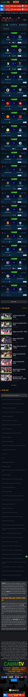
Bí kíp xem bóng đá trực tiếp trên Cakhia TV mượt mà (13, 499)
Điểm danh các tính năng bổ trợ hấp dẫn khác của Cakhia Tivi (13, 471)
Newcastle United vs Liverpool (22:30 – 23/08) (19, 370)
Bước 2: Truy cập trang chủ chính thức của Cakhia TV (12, 537)
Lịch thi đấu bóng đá (6, 474)
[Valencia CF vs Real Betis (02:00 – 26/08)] (6, 324)
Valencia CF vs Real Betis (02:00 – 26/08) (20, 324)
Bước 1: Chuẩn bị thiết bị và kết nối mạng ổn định (12, 533)
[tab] (2, 20)
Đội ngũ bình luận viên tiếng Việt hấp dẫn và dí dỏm (12, 412)
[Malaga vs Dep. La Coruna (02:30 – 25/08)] (6, 347)
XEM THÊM (24, 308)
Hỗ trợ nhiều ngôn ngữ (6, 437)
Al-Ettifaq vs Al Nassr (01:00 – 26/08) (19, 316)
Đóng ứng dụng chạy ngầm (7, 508)
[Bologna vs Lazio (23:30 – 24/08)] (6, 331)
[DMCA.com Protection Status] (14, 690)
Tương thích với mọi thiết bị (7, 441)
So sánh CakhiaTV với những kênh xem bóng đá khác (13, 495)
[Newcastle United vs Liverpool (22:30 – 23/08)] (6, 370)
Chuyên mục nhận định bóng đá (8, 487)
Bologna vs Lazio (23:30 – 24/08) (20, 331)
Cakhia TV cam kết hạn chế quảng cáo (10, 420)
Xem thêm (13, 301)
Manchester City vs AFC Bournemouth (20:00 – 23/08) (19, 377)
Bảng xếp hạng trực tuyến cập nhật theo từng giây (12, 479)
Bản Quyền (6, 669)
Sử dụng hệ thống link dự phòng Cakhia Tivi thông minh (13, 525)
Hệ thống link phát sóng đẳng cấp (9, 407)
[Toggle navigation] (26, 2)
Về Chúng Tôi (6, 668)
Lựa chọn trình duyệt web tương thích (10, 512)
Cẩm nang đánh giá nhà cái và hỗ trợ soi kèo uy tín (12, 424)
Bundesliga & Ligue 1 (6, 466)
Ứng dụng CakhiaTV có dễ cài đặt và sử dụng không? (12, 566)
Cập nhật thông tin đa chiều (7, 416)
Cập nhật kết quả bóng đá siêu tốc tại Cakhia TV (11, 483)
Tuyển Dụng (11, 671)
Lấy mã (14, 680)
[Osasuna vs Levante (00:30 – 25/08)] (6, 362)
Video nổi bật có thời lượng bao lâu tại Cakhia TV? (12, 575)
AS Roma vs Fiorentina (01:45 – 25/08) (19, 354)
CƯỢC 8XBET (16, 2)
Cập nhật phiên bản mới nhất (8, 520)
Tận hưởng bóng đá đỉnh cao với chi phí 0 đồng (11, 433)
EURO (3, 458)
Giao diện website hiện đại (7, 428)
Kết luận (3, 579)
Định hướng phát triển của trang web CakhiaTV (11, 399)
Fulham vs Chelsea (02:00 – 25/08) (19, 339)
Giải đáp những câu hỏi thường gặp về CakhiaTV (12, 554)
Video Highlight (6, 308)
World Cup (4, 453)
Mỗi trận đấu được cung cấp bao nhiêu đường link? (12, 558)
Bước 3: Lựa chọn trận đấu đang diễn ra (10, 541)
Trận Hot (14, 24)
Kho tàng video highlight (7, 491)
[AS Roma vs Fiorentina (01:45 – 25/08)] (6, 354)
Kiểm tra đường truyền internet (8, 504)
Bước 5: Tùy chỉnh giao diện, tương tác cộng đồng (12, 550)
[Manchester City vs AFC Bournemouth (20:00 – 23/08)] (6, 377)
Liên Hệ (23, 668)
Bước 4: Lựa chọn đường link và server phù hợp (11, 545)
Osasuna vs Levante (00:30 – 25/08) (19, 362)
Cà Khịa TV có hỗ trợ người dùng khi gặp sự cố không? (13, 571)
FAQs (18, 671)
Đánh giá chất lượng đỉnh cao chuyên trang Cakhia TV (13, 403)
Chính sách (15, 668)
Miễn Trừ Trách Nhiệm (18, 669)
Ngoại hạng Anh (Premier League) (9, 449)
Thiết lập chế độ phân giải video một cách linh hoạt (12, 516)
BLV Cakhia (24, 24)
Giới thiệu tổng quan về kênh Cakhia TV (11, 395)
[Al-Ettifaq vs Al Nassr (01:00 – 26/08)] (6, 316)
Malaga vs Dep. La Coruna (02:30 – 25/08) (19, 347)
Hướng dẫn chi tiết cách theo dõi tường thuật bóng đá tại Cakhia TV (13, 529)
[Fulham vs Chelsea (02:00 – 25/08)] (6, 339)
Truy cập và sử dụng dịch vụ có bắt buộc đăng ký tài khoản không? (14, 563)
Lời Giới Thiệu (5, 390)
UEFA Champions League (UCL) (8, 462)
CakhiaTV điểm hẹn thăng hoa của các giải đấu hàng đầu (13, 445)
